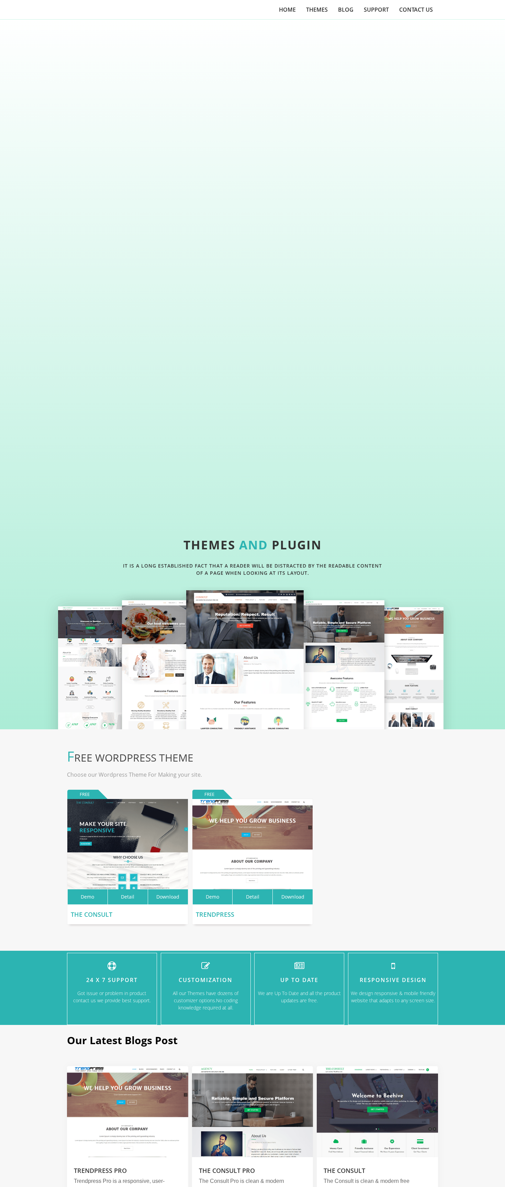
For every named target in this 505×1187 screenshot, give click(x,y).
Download (167, 896)
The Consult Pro (227, 1170)
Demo (87, 896)
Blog (346, 9)
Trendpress (215, 914)
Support (376, 9)
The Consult (91, 914)
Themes (317, 9)
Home (287, 9)
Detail (127, 896)
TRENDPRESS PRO (100, 1170)
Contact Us (416, 9)
